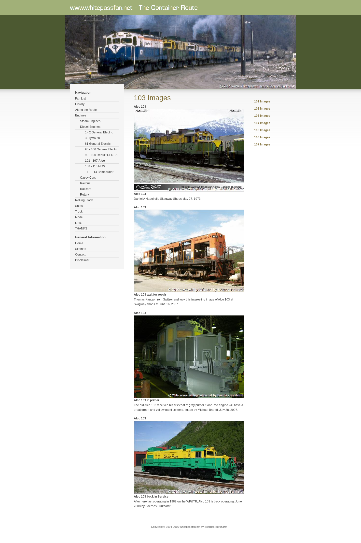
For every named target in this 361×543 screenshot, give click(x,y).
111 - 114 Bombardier (99, 172)
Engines (80, 115)
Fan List (80, 98)
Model (79, 217)
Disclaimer (82, 260)
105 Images (262, 130)
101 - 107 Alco (95, 160)
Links (78, 223)
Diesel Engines (90, 127)
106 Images (262, 137)
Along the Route (86, 110)
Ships (79, 206)
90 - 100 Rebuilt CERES (101, 155)
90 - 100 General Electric (101, 149)
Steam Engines (90, 121)
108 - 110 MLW (95, 166)
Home (79, 243)
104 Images (262, 123)
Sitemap (80, 249)
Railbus (85, 183)
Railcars (85, 189)
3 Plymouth (92, 138)
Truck (79, 211)
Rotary (84, 194)
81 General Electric (98, 143)
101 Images (262, 101)
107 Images (262, 144)
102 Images (262, 108)
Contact (80, 254)
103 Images (262, 115)
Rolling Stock (84, 200)
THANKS (81, 228)
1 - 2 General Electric (99, 132)
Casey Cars (88, 177)
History (79, 104)
